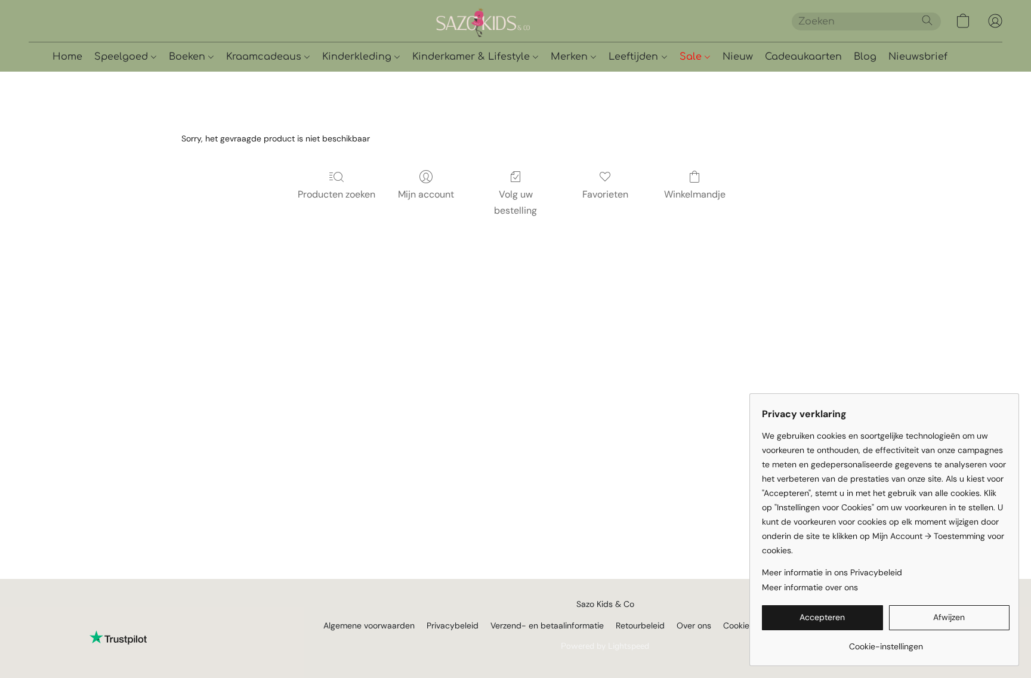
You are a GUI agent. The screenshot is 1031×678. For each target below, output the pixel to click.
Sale (692, 56)
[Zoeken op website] (927, 20)
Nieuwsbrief (917, 56)
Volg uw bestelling (515, 202)
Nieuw (738, 56)
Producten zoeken (336, 194)
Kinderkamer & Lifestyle (472, 56)
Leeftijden (635, 56)
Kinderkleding (358, 56)
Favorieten (605, 194)
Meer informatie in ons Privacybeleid (832, 572)
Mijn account (426, 194)
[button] (523, 21)
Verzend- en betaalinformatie (547, 625)
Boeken (188, 56)
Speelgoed (122, 56)
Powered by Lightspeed (605, 646)
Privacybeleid (453, 625)
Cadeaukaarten (803, 56)
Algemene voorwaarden (369, 625)
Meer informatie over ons (810, 587)
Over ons (694, 625)
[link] (886, 642)
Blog (865, 56)
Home (67, 56)
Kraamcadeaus (265, 56)
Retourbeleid (640, 625)
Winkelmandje (695, 194)
